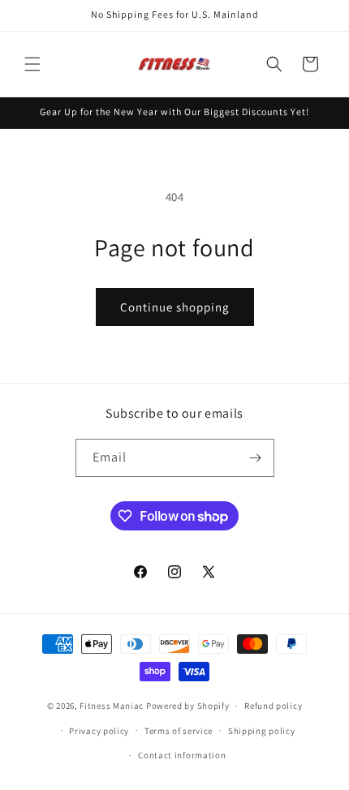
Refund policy (273, 705)
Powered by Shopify (188, 705)
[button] (32, 64)
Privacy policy (99, 730)
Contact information (182, 755)
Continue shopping (175, 307)
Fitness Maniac (112, 705)
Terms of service (178, 730)
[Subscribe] (256, 458)
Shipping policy (261, 730)
